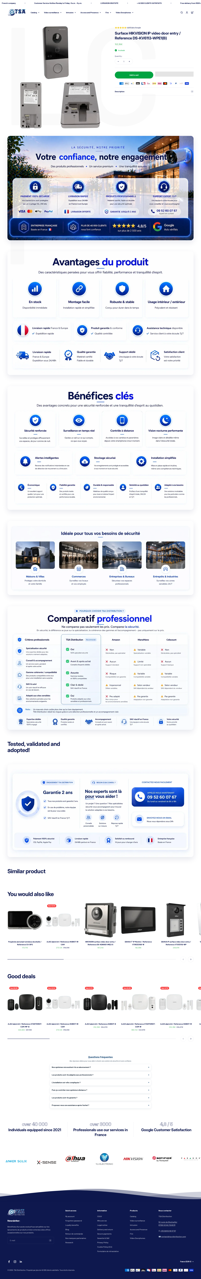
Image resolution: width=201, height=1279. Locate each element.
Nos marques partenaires (75, 1238)
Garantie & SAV (103, 1238)
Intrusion (70, 12)
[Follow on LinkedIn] (20, 1261)
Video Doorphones (123, 12)
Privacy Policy (102, 1242)
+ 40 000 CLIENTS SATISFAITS (149, 3)
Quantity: (118, 56)
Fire (107, 12)
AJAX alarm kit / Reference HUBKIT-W (176, 1024)
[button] (174, 74)
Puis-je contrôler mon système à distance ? (69, 1090)
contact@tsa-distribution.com (173, 1236)
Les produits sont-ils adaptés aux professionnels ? (72, 1075)
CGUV (99, 1216)
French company (9, 3)
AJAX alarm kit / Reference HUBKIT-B (100, 1024)
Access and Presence (89, 12)
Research (69, 1242)
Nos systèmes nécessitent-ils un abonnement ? (71, 1067)
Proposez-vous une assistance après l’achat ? (70, 1105)
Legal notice (102, 1225)
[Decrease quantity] (118, 61)
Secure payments (104, 1234)
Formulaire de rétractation (108, 1251)
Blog (67, 1229)
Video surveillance (51, 12)
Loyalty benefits (72, 1225)
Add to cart (134, 75)
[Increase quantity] (129, 61)
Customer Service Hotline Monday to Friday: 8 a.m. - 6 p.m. (58, 3)
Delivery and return (105, 1229)
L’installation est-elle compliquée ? (66, 1082)
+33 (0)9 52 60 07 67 (168, 1231)
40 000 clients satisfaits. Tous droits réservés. (58, 1270)
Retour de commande (74, 1234)
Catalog (34, 12)
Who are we (102, 1221)
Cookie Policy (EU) (104, 1247)
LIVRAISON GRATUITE (109, 3)
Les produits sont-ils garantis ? (64, 1098)
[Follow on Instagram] (15, 1261)
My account (70, 1216)
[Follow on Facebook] (9, 1261)
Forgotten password (73, 1221)
